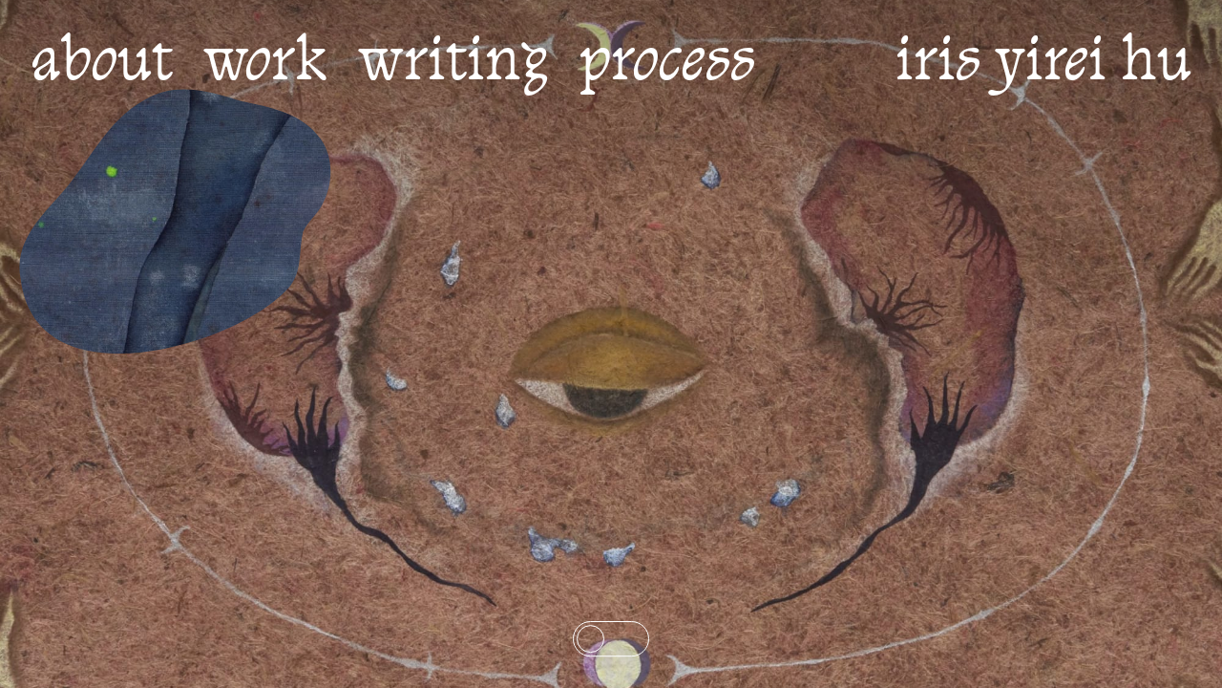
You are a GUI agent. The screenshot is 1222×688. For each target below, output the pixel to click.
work (265, 64)
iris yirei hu (1043, 64)
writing (453, 64)
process (667, 64)
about (102, 64)
